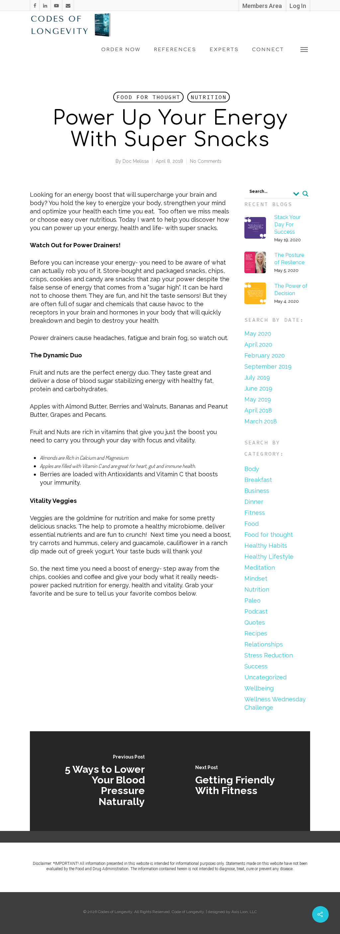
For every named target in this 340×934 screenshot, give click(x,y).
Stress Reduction (268, 655)
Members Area (262, 5)
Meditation (259, 567)
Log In (298, 5)
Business (256, 490)
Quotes (254, 622)
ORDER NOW (120, 50)
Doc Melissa (136, 161)
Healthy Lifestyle (269, 556)
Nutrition (208, 97)
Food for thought (148, 97)
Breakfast (258, 479)
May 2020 (257, 333)
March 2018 (260, 421)
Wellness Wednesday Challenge (275, 703)
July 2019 (257, 377)
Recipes (255, 633)
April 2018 (258, 410)
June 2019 (258, 388)
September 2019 (268, 366)
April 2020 (258, 344)
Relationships (263, 644)
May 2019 (257, 399)
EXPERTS (224, 50)
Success (256, 666)
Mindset (255, 578)
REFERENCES (175, 50)
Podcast (256, 611)
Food (251, 523)
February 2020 (264, 355)
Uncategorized (265, 677)
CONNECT (268, 50)
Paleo (252, 600)
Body (251, 468)
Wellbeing (259, 688)
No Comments (205, 161)
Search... (258, 191)
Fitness (254, 512)
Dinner (253, 501)
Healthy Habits (265, 545)
